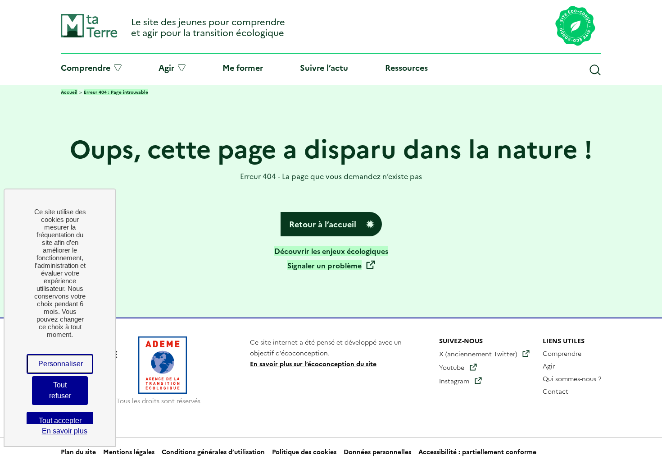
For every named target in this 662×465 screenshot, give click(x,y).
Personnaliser (60, 364)
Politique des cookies (304, 451)
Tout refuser (60, 390)
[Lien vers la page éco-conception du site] (575, 26)
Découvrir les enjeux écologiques (331, 251)
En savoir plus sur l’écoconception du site (313, 363)
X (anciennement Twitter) (478, 353)
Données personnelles (377, 451)
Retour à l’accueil (322, 224)
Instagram (454, 380)
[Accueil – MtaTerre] (89, 35)
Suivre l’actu (324, 67)
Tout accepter (60, 420)
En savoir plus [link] (64, 431)
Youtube (451, 367)
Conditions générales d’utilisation (213, 451)
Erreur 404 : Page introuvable (116, 92)
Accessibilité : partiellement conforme (477, 451)
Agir (166, 68)
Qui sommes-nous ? (572, 378)
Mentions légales (128, 451)
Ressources (406, 67)
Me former (242, 67)
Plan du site (78, 451)
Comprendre (85, 68)
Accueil (69, 92)
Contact (555, 391)
